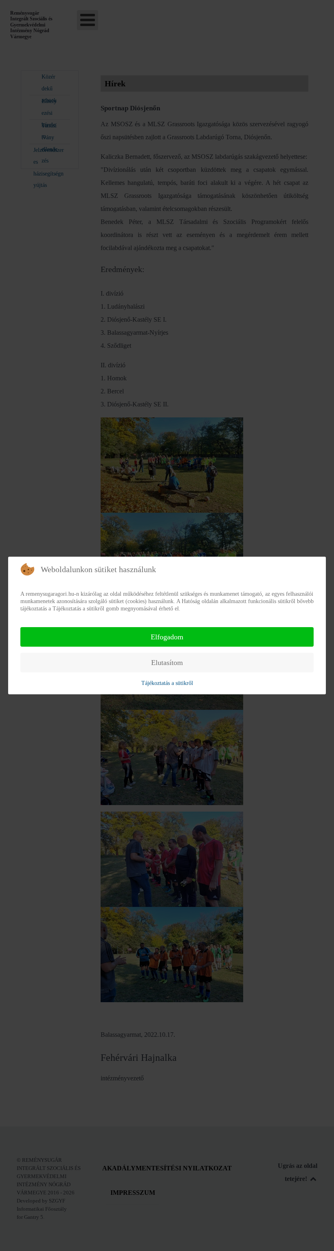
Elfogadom (167, 637)
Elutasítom (167, 662)
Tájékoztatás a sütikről (167, 683)
